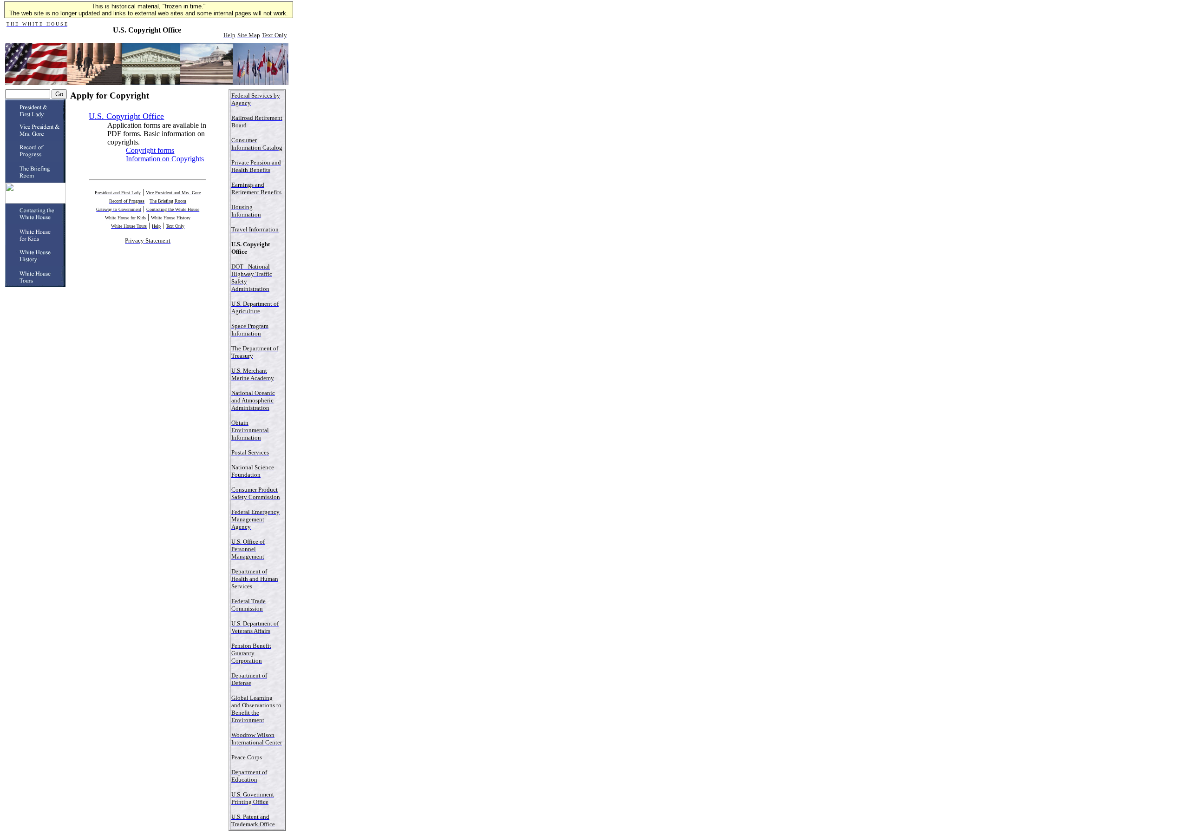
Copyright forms (150, 150)
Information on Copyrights (165, 159)
